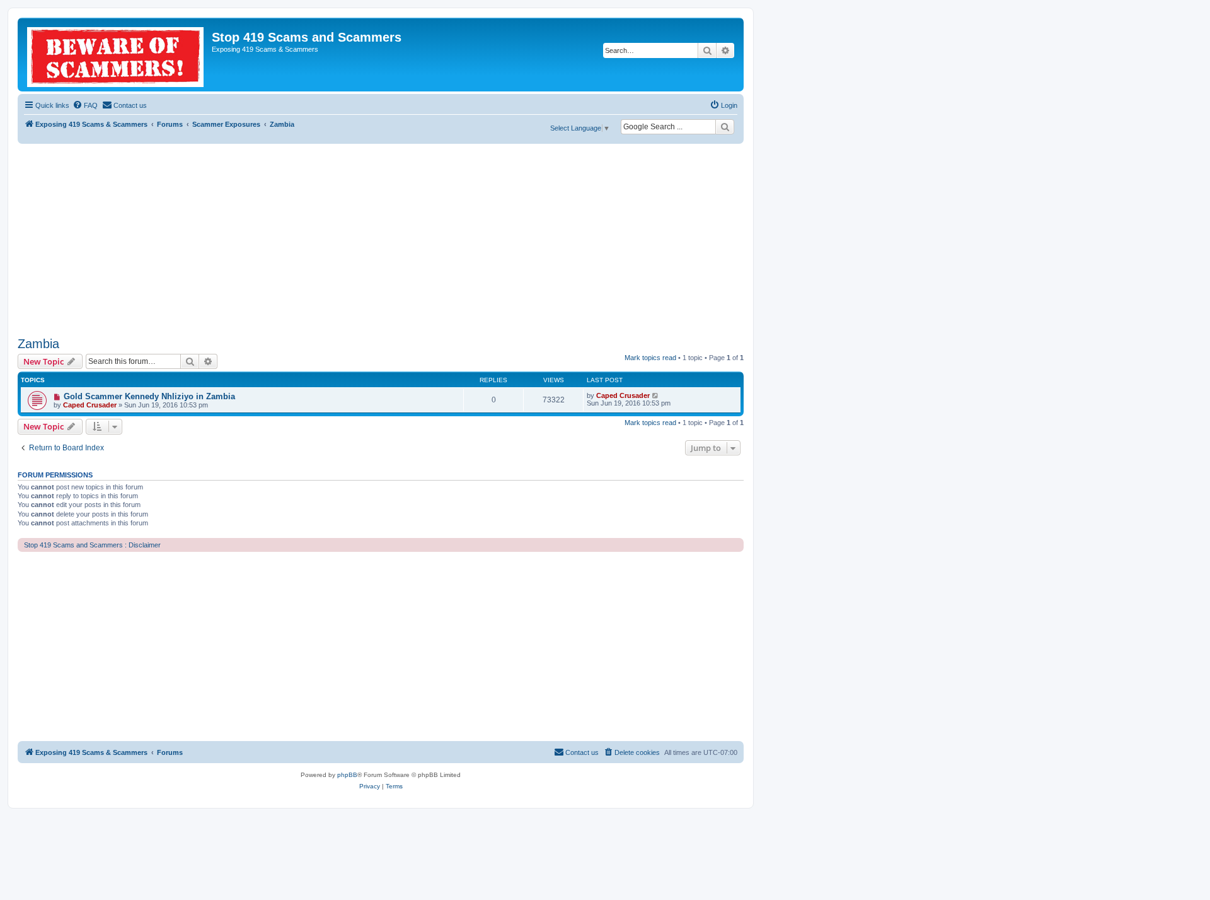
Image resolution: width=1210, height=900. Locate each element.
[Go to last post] (656, 395)
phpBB (347, 774)
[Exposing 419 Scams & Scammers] (116, 54)
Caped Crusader (90, 405)
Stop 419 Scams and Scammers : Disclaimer (92, 545)
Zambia (38, 344)
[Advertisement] (381, 238)
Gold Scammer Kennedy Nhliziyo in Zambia (149, 396)
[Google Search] (724, 126)
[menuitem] (85, 105)
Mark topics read (650, 357)
